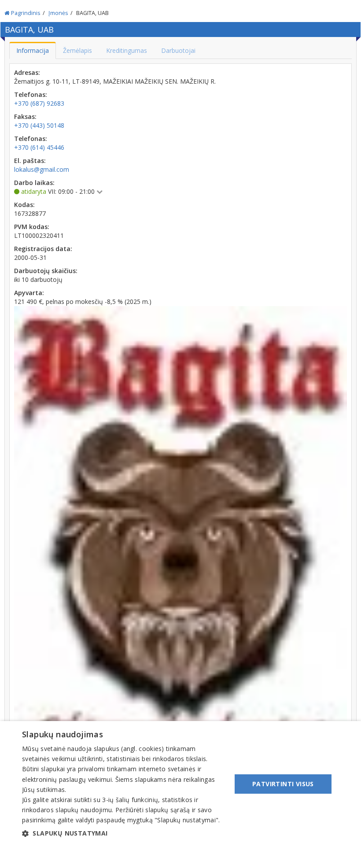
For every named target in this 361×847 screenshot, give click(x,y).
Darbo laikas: (34, 182)
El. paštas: (30, 160)
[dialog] (180, 784)
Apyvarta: (29, 292)
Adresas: (27, 72)
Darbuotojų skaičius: (45, 270)
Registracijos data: (43, 248)
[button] (123, 833)
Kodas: (24, 204)
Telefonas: (30, 94)
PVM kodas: (31, 226)
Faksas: (25, 116)
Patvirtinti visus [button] (283, 784)
